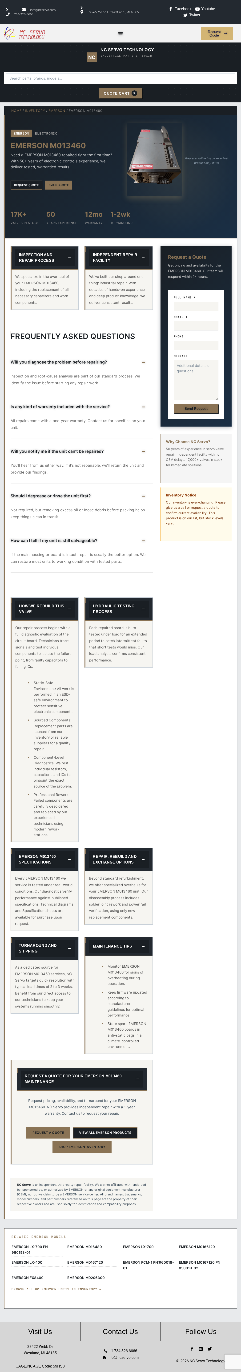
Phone (179, 336)
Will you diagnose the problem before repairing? (59, 362)
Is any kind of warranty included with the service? (60, 406)
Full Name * (185, 297)
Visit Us (40, 1331)
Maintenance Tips (112, 946)
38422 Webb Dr (40, 1346)
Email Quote (58, 185)
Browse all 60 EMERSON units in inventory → (56, 1289)
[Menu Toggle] (120, 33)
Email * (181, 317)
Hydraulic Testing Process (113, 609)
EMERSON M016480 (84, 1247)
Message (181, 356)
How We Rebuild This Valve (41, 609)
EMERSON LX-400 (27, 1262)
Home (16, 111)
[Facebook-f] (192, 1349)
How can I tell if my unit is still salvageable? (54, 540)
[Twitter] (210, 1349)
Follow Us (201, 1331)
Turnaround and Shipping (38, 948)
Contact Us (120, 1331)
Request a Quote (48, 1133)
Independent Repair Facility (115, 258)
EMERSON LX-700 (138, 1247)
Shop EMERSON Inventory (82, 1147)
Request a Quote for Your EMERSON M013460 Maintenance (73, 1079)
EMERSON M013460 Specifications (37, 859)
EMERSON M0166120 (197, 1247)
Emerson (56, 111)
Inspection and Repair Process (36, 258)
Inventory (35, 111)
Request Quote (26, 185)
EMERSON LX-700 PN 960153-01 (30, 1250)
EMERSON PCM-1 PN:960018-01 (148, 1265)
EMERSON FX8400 (28, 1278)
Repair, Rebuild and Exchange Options (115, 859)
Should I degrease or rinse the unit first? (51, 495)
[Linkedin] (201, 1349)
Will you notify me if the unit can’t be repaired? (57, 451)
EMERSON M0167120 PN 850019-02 (199, 1265)
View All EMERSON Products (105, 1133)
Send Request (196, 409)
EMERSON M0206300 (86, 1278)
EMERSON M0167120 (85, 1262)
